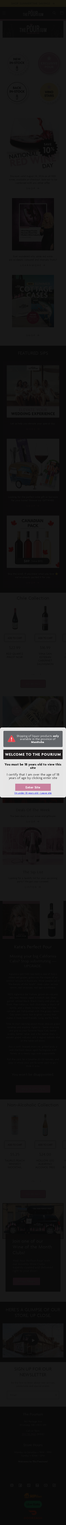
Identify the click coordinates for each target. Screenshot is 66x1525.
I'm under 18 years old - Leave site (33, 792)
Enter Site (33, 787)
